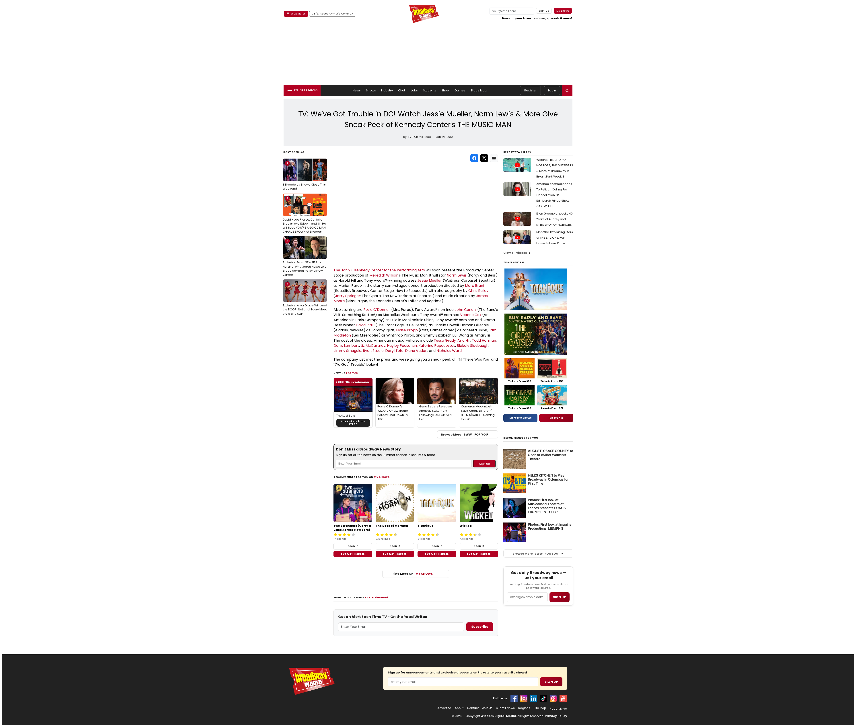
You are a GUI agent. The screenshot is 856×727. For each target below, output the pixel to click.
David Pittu (365, 325)
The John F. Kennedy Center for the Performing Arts (379, 270)
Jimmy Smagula (347, 350)
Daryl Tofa (394, 350)
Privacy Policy (556, 716)
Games (460, 90)
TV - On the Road (376, 597)
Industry (387, 90)
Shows (371, 90)
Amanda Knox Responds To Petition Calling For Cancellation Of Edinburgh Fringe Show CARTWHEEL (554, 195)
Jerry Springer (347, 295)
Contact (473, 708)
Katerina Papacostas (436, 345)
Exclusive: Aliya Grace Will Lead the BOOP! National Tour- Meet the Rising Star (305, 299)
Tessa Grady (445, 340)
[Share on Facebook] (474, 158)
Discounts (556, 417)
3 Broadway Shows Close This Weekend (304, 176)
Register (530, 90)
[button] (567, 90)
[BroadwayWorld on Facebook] (514, 698)
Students (429, 90)
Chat (401, 90)
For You (352, 373)
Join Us (487, 708)
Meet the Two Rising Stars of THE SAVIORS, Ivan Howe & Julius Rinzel (554, 237)
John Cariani (465, 309)
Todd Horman (484, 340)
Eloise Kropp (407, 330)
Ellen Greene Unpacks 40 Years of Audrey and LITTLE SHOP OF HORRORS (554, 219)
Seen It (353, 546)
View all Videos (515, 253)
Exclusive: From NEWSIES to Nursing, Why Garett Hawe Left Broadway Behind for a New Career (304, 258)
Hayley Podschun (402, 345)
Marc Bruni (474, 285)
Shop (445, 90)
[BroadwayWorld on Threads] (553, 698)
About (459, 708)
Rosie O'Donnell (376, 309)
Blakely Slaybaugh (472, 345)
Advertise (444, 708)
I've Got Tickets (352, 554)
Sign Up (551, 681)
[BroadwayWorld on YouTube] (563, 698)
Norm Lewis (457, 275)
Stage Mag (479, 90)
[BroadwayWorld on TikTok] (543, 698)
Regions (524, 708)
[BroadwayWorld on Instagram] (524, 698)
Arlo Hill (463, 340)
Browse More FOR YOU (464, 434)
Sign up (559, 597)
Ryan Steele (373, 350)
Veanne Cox (470, 314)
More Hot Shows (520, 417)
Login (552, 90)
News (357, 90)
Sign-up (544, 10)
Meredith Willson (383, 275)
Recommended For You (520, 438)
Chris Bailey (478, 290)
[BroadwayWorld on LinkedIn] (534, 698)
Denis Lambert (346, 345)
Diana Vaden (416, 350)
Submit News (505, 708)
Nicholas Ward (449, 350)
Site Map (540, 708)
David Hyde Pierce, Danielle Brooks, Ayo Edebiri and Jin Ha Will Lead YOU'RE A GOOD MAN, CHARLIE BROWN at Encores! (304, 215)
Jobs (414, 90)
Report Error (558, 709)
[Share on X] (484, 158)
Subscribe (479, 626)
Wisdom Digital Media (498, 716)
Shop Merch (298, 13)
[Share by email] (494, 158)
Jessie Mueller (429, 280)
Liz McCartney (373, 345)
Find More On (413, 574)
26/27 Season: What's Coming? (332, 13)
